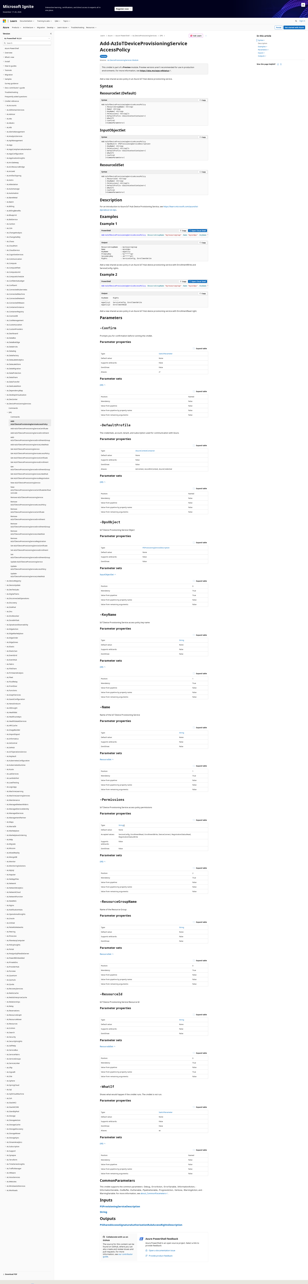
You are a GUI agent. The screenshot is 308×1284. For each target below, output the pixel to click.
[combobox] (27, 38)
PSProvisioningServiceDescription (156, 548)
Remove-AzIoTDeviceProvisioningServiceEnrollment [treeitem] (28, 517)
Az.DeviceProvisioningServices (144, 35)
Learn (102, 35)
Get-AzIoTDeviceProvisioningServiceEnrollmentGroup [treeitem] (30, 468)
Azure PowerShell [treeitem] (12, 48)
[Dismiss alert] (303, 5)
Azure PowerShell (123, 35)
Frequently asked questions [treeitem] (16, 96)
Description (262, 43)
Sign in (302, 21)
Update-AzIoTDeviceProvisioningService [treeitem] (27, 562)
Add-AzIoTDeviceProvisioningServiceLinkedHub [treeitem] (30, 444)
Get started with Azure (294, 27)
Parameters (262, 50)
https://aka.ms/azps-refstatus (154, 70)
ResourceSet (106, 759)
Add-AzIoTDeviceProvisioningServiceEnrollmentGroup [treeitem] (30, 438)
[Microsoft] (4, 21)
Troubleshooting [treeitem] (11, 92)
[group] (154, 235)
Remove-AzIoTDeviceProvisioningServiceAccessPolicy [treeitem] (28, 503)
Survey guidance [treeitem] (11, 83)
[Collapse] (51, 34)
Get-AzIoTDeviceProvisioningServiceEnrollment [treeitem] (29, 462)
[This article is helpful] (277, 64)
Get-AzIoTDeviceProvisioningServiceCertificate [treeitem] (29, 458)
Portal (278, 27)
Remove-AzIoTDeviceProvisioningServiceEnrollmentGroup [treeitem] (30, 525)
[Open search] (296, 21)
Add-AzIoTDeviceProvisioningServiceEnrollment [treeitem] (30, 433)
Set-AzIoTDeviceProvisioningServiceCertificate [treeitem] (29, 546)
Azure (110, 35)
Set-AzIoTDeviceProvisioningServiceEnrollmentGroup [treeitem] (30, 556)
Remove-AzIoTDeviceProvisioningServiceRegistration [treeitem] (28, 539)
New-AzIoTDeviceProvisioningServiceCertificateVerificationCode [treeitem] (31, 490)
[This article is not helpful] (280, 64)
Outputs (261, 56)
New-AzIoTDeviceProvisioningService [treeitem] (25, 483)
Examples (262, 47)
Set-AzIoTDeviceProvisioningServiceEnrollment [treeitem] (29, 550)
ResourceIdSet (107, 1046)
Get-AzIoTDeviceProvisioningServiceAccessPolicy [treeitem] (30, 453)
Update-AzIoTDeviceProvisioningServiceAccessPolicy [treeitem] (28, 567)
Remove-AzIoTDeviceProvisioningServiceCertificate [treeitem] (27, 510)
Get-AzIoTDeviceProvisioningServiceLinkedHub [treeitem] (29, 474)
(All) (102, 385)
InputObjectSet (107, 574)
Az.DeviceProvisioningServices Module (122, 60)
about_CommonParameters (153, 1193)
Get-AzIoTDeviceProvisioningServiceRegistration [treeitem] (30, 478)
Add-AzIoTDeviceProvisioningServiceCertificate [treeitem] (29, 428)
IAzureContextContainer (145, 451)
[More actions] (206, 36)
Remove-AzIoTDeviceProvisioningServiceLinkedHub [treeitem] (28, 532)
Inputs (260, 53)
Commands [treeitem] (13, 408)
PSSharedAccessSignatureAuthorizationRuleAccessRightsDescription (141, 1224)
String (181, 640)
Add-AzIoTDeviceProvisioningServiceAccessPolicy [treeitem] (29, 422)
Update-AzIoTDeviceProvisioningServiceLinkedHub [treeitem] (28, 575)
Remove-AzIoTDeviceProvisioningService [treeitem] (27, 497)
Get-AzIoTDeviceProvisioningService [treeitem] (25, 449)
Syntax (260, 40)
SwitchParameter (166, 354)
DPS (161, 35)
